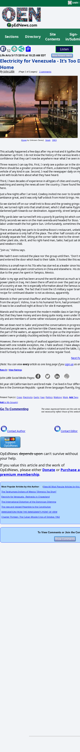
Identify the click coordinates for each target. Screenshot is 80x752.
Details (47, 140)
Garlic (36, 397)
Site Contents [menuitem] (52, 37)
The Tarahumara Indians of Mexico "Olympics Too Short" (29, 491)
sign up (69, 364)
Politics (49, 397)
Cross (19, 397)
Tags (73, 397)
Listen (64, 49)
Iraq (42, 397)
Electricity (27, 397)
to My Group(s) (9, 402)
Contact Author (16, 431)
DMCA (54, 140)
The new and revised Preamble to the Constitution (26, 506)
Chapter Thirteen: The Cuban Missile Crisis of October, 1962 (30, 517)
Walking (58, 397)
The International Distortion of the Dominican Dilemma (28, 501)
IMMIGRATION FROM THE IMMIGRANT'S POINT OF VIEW (29, 512)
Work (65, 397)
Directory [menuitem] (32, 36)
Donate (48, 469)
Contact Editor (69, 431)
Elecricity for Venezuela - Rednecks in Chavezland (25, 496)
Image (24, 140)
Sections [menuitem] (11, 36)
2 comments (45, 71)
